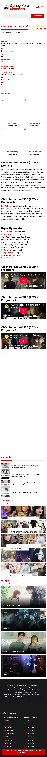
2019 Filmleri (9, 743)
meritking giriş (20, 701)
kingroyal (29, 701)
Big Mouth (7, 628)
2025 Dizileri (30, 724)
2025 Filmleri (9, 724)
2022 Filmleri (9, 734)
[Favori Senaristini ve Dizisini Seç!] (23, 512)
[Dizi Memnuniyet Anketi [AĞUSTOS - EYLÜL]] (23, 569)
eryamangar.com (16, 707)
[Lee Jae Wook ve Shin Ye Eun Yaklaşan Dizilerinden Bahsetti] (5, 466)
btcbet (37, 701)
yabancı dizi (13, 698)
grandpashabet (27, 703)
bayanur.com (8, 709)
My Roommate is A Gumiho (13, 651)
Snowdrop (7, 674)
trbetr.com (31, 705)
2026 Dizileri (30, 721)
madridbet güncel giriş (11, 703)
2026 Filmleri (9, 721)
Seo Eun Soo (6, 231)
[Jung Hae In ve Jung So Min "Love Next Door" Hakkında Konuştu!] (5, 484)
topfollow (11, 701)
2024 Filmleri (9, 727)
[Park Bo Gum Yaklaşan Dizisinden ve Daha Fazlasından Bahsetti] (5, 475)
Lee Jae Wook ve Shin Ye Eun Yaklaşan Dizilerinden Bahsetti (24, 467)
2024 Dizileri (30, 727)
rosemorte (7, 33)
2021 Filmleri (9, 737)
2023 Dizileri (30, 730)
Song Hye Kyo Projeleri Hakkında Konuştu (25, 492)
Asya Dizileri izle (24, 698)
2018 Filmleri (9, 747)
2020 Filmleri (9, 740)
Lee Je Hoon (6, 206)
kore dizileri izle (28, 696)
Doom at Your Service (11, 606)
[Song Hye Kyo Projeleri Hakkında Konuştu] (5, 492)
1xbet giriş (22, 705)
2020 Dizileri (30, 740)
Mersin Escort (29, 707)
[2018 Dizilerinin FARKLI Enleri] (23, 540)
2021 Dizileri (30, 737)
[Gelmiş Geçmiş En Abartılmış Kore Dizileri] (23, 526)
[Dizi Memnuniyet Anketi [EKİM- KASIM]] (23, 555)
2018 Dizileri (30, 747)
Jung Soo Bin (7, 234)
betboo (37, 703)
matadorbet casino (10, 705)
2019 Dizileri (30, 743)
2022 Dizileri (30, 734)
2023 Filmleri (9, 730)
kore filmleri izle (9, 692)
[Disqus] (23, 422)
